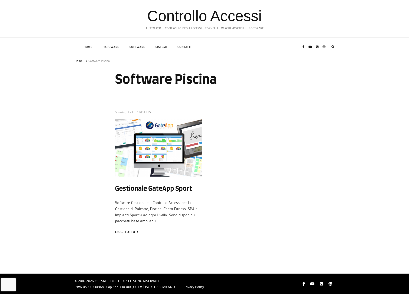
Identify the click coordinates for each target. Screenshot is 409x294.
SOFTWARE (137, 47)
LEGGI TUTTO (125, 232)
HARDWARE (111, 47)
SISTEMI (161, 47)
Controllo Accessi (204, 16)
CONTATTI (184, 47)
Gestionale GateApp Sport (153, 189)
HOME (88, 47)
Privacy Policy (193, 286)
